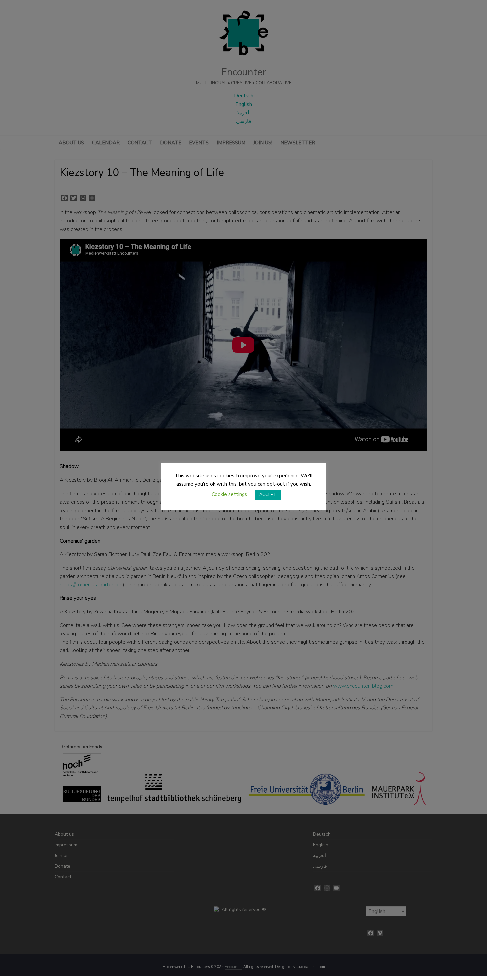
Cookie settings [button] (229, 494)
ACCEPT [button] (268, 495)
